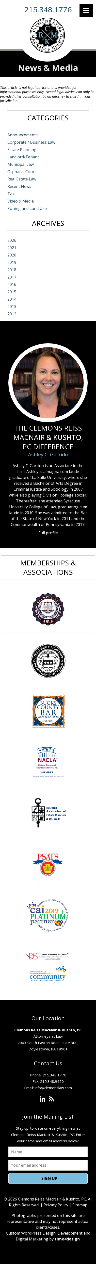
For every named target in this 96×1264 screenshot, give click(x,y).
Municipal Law (20, 164)
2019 (11, 262)
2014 (11, 299)
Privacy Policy (56, 1205)
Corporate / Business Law (31, 142)
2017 (11, 277)
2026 (11, 240)
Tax (10, 193)
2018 (11, 269)
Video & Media (20, 201)
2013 (11, 306)
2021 (11, 247)
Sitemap (79, 1205)
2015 (11, 291)
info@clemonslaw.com (53, 1087)
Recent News (19, 186)
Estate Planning (21, 149)
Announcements (22, 135)
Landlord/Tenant (23, 157)
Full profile (48, 533)
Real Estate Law (21, 179)
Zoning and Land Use (27, 208)
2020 (11, 255)
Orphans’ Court (21, 171)
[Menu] (86, 10)
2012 (11, 314)
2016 (11, 284)
